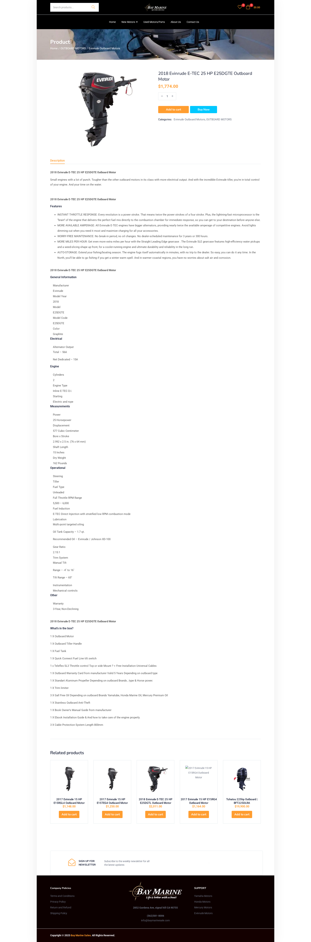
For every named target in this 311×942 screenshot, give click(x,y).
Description (57, 160)
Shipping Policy (58, 913)
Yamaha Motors (203, 896)
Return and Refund (60, 907)
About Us (176, 22)
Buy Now (204, 110)
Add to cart (173, 110)
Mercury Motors (203, 907)
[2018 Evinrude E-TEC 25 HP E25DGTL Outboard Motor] (155, 779)
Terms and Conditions (62, 896)
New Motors (128, 22)
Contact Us (193, 22)
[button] (253, 7)
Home (112, 22)
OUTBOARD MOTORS (73, 48)
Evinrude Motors (203, 913)
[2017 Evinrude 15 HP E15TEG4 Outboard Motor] (112, 779)
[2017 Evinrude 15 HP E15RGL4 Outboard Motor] (69, 779)
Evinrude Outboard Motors (104, 48)
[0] (240, 7)
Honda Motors (202, 901)
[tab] (61, 161)
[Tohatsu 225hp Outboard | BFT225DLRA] (242, 779)
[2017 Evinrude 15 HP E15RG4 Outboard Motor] (198, 779)
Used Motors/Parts (154, 22)
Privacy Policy (58, 901)
